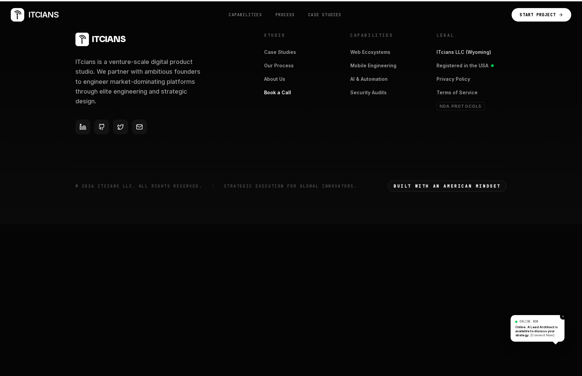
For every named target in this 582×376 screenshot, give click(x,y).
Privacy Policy (453, 79)
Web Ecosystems (370, 52)
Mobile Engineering (373, 65)
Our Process (279, 65)
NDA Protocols (461, 106)
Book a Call (277, 92)
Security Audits (368, 92)
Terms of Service (457, 92)
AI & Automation (369, 79)
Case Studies (280, 52)
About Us (274, 79)
